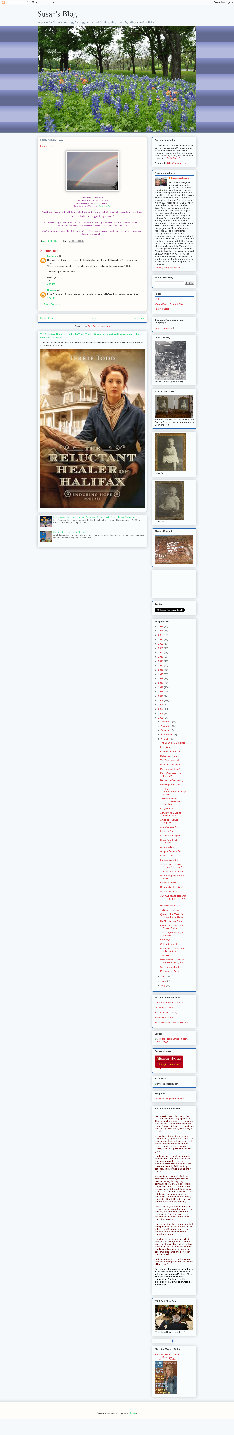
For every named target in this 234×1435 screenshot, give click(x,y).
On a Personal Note (170, 967)
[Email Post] (64, 241)
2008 (161, 704)
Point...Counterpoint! (170, 764)
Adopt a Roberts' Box (171, 851)
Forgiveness (166, 808)
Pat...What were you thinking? (170, 774)
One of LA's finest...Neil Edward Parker (172, 927)
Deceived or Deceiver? (171, 887)
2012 (161, 687)
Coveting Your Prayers (171, 751)
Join (160, 1359)
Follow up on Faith (169, 971)
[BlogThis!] (73, 241)
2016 (161, 670)
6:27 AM (51, 284)
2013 (161, 683)
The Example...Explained (172, 743)
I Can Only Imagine (170, 835)
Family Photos (162, 309)
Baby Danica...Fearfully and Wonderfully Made (172, 961)
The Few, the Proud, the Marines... (172, 934)
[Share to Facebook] (79, 241)
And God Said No (169, 827)
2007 (161, 709)
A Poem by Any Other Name (169, 1002)
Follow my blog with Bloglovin (169, 1098)
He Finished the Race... (172, 921)
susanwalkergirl (181, 178)
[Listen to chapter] (181, 158)
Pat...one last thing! (170, 769)
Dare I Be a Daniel (164, 1007)
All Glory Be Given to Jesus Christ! (170, 814)
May (163, 985)
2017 (161, 665)
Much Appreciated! (169, 860)
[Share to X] (76, 241)
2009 (161, 700)
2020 (161, 652)
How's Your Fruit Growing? (168, 841)
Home (93, 318)
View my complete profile (167, 267)
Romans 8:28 (104, 206)
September (167, 734)
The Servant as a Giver (172, 871)
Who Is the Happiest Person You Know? (171, 865)
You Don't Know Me (170, 760)
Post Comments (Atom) (99, 326)
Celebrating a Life (169, 944)
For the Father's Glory (166, 1012)
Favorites (46, 146)
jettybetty (51, 256)
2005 (161, 717)
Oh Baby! (165, 939)
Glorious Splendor (169, 882)
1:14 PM (51, 298)
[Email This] (70, 241)
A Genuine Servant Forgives (169, 821)
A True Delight (167, 847)
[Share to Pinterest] (82, 241)
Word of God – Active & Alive (169, 304)
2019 (161, 657)
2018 (161, 661)
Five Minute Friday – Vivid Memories (70, 532)
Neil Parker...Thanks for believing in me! (172, 949)
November (166, 726)
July (163, 976)
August (165, 739)
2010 (161, 696)
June (164, 981)
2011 (161, 691)
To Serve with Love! (170, 910)
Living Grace (166, 855)
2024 (161, 635)
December (166, 721)
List (165, 1359)
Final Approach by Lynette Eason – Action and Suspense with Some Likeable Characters (94, 517)
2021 (161, 648)
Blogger (132, 1413)
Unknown (52, 290)
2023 (161, 639)
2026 (161, 626)
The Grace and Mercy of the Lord (171, 1022)
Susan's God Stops (164, 1017)
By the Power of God (170, 905)
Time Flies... (166, 955)
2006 (161, 713)
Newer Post (46, 318)
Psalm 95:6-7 (173, 158)
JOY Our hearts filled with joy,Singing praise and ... (173, 898)
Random (173, 1359)
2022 (161, 643)
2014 (161, 678)
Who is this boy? (168, 891)
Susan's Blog (57, 13)
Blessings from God (170, 784)
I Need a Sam (167, 831)
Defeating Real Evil (169, 756)
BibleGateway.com (176, 163)
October (165, 730)
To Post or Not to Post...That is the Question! (170, 801)
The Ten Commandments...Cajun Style (173, 792)
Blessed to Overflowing (171, 780)
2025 (161, 630)
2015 (161, 674)
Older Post (139, 318)
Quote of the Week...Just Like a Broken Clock (172, 915)
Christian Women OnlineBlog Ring (167, 1355)
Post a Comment (52, 304)
